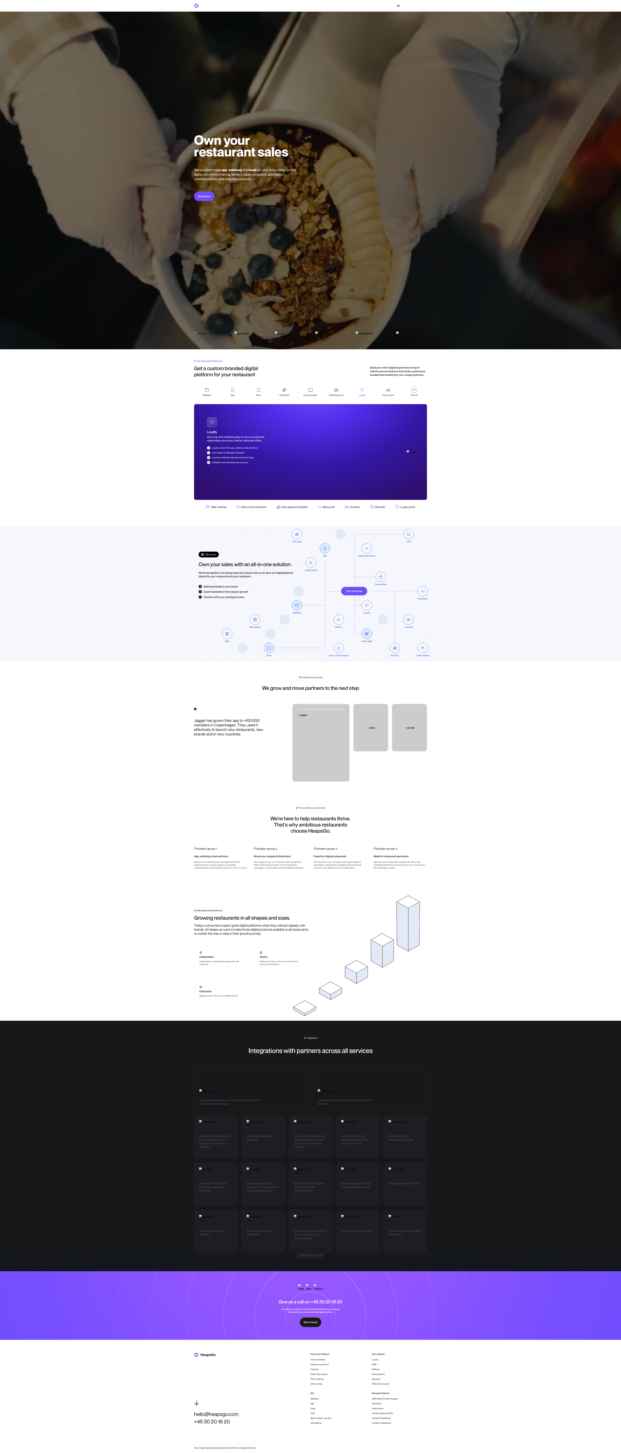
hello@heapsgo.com (366, 6)
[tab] (207, 392)
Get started (204, 196)
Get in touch (419, 6)
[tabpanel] (310, 452)
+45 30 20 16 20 (386, 6)
